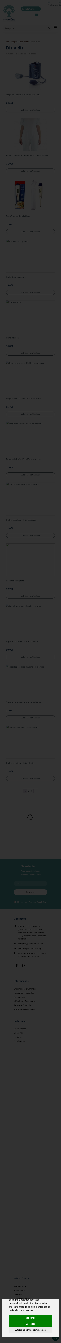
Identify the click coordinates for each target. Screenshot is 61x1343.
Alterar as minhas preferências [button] (30, 1330)
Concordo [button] (30, 1318)
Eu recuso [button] (30, 1324)
